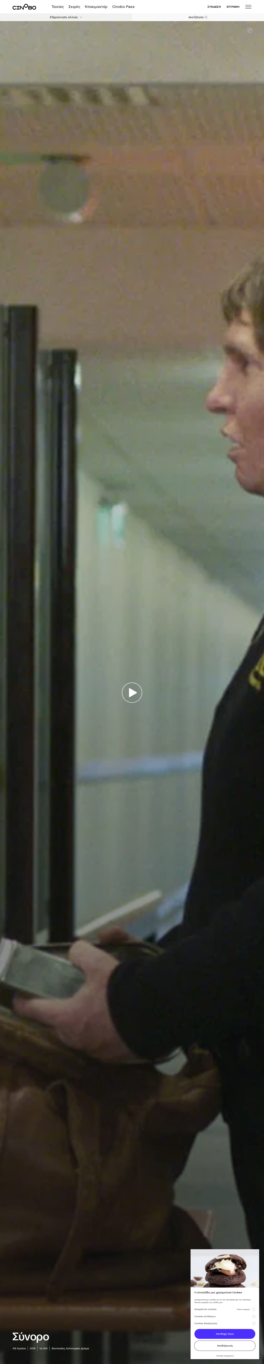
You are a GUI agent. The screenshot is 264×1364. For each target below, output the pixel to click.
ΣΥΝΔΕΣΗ (214, 6)
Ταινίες (58, 7)
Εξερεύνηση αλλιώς (64, 17)
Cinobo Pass (123, 7)
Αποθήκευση (225, 1345)
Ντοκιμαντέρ (96, 7)
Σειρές (74, 7)
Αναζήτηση (196, 17)
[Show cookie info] (253, 1309)
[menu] (248, 7)
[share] (250, 30)
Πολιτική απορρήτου (225, 1356)
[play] (132, 692)
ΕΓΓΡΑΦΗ (233, 6)
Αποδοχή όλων (225, 1333)
